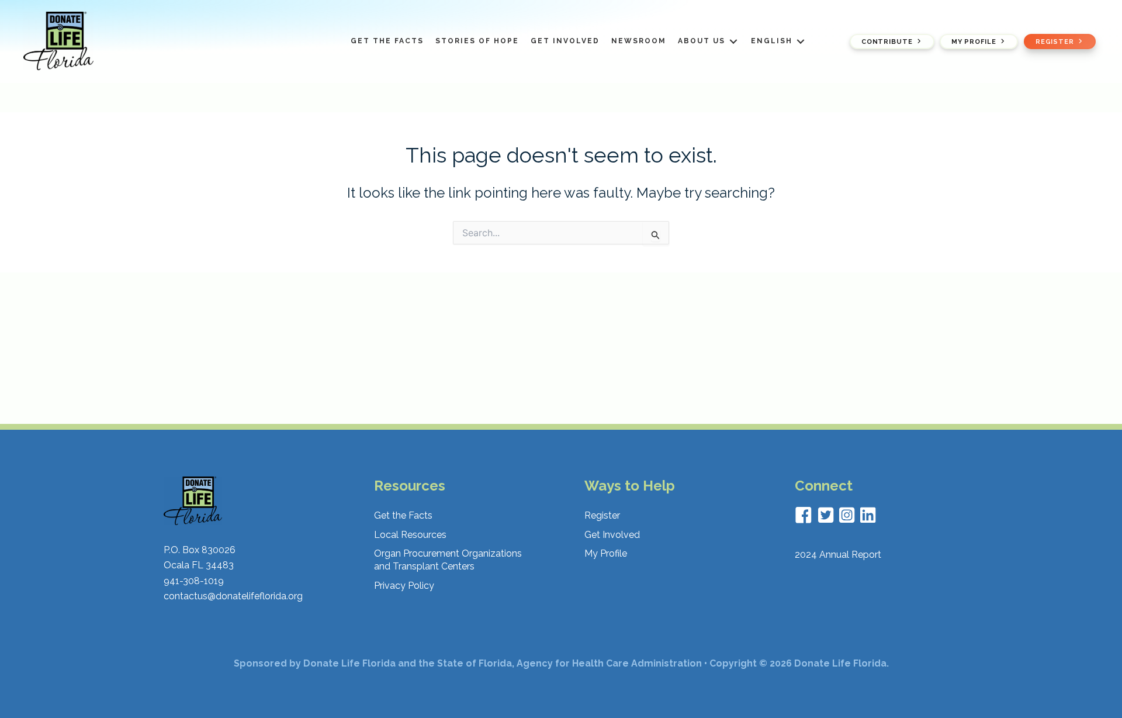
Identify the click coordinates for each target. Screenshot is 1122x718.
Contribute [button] (886, 41)
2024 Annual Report (838, 554)
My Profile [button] (973, 41)
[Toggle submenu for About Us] (733, 41)
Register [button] (1055, 41)
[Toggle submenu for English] (801, 41)
